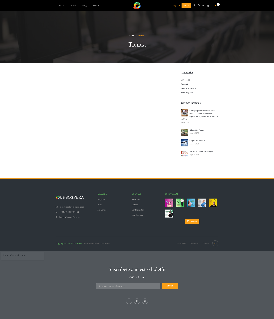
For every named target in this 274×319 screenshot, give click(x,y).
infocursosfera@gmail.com (71, 207)
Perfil (99, 205)
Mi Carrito (102, 210)
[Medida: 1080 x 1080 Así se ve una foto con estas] (169, 203)
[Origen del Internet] (184, 143)
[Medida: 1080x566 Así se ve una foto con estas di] (213, 203)
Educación (185, 80)
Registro (176, 5)
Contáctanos (137, 215)
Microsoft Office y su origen (201, 151)
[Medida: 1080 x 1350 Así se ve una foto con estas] (180, 203)
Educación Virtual (197, 130)
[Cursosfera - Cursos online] (137, 5)
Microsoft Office (188, 88)
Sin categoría (187, 92)
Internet (184, 84)
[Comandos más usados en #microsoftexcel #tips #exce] (169, 214)
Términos (194, 243)
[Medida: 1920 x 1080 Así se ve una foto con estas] (202, 203)
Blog (84, 5)
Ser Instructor (138, 210)
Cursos (73, 5)
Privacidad (181, 243)
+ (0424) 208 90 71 (68, 212)
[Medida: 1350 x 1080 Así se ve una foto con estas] (191, 203)
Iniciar (186, 5)
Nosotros (136, 199)
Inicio (61, 5)
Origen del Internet (197, 141)
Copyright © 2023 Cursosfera (69, 243)
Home (131, 35)
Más (95, 5)
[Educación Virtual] (184, 132)
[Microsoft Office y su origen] (184, 153)
